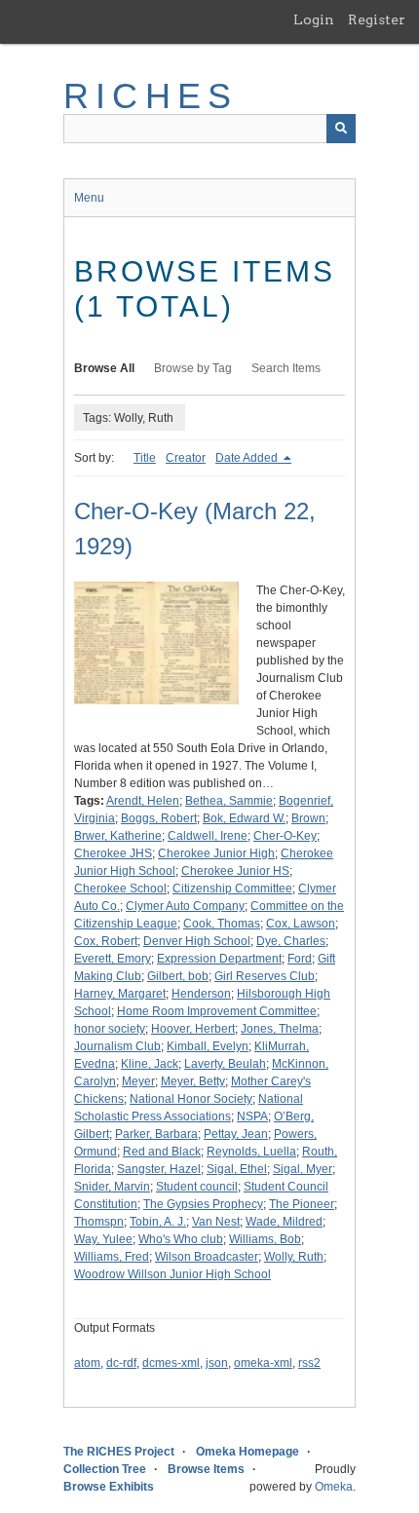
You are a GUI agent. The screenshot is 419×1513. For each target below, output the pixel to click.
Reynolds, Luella (251, 1151)
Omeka (334, 1487)
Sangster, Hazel (159, 1169)
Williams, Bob (265, 1239)
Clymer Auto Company (185, 906)
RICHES (150, 96)
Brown (308, 818)
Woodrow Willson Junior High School (172, 1274)
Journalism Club (117, 1046)
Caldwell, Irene (208, 836)
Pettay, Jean (236, 1134)
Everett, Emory (112, 958)
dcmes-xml (171, 1363)
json (217, 1363)
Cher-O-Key (285, 836)
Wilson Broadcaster (206, 1257)
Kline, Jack (149, 1064)
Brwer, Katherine (118, 836)
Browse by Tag (193, 368)
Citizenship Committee (232, 888)
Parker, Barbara (156, 1134)
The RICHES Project (118, 1451)
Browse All (104, 368)
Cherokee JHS (113, 853)
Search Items (286, 368)
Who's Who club (180, 1239)
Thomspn (99, 1222)
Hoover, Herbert (193, 1029)
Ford (299, 958)
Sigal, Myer (302, 1169)
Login (313, 19)
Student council (197, 1186)
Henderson (201, 994)
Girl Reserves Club (264, 976)
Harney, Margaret (120, 994)
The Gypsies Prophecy (203, 1204)
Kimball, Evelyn (207, 1046)
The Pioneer (301, 1204)
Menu (89, 198)
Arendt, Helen (142, 801)
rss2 (309, 1363)
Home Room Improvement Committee (217, 1011)
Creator (186, 458)
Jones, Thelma (280, 1029)
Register (376, 19)
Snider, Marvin (112, 1186)
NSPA (252, 1116)
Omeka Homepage (247, 1451)
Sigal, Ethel (237, 1169)
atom (87, 1363)
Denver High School (196, 941)
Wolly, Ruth (294, 1257)
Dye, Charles (290, 941)
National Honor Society (191, 1099)
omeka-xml (263, 1363)
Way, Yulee (103, 1239)
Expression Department (219, 958)
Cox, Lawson (300, 923)
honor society (109, 1029)
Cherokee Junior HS (235, 871)
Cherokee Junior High (216, 853)
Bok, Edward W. (244, 818)
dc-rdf (121, 1363)
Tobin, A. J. (158, 1222)
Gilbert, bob (178, 976)
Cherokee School (120, 888)
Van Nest (216, 1222)
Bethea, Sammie (229, 801)
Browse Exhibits (108, 1487)
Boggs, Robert (159, 818)
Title (144, 458)
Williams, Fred (111, 1257)
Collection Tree (104, 1469)
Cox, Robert (105, 941)
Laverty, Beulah (225, 1064)
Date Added (248, 458)
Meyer (138, 1081)
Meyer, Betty (193, 1081)
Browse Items (206, 1469)
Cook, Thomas (221, 923)
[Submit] (341, 128)
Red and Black (162, 1151)
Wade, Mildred (284, 1222)
